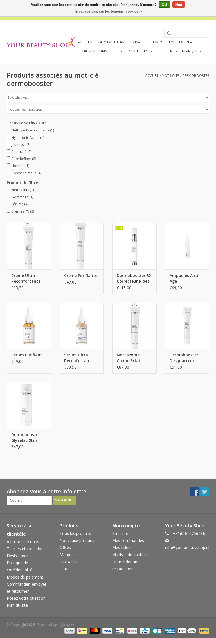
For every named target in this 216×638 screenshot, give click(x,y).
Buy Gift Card (113, 41)
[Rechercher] (167, 33)
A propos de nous (23, 541)
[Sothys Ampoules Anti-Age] (187, 246)
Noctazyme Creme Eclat (128, 357)
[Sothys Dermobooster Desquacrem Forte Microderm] (187, 326)
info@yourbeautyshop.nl (187, 547)
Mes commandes (128, 540)
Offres (169, 50)
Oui (164, 5)
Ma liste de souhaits (130, 554)
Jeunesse (21, 144)
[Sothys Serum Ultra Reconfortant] (82, 326)
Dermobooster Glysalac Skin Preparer (25, 437)
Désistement (18, 555)
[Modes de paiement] (68, 630)
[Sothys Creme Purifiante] (82, 246)
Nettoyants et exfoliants (33, 130)
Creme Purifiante (80, 275)
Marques (191, 50)
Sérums (20, 204)
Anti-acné (21, 151)
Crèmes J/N (23, 211)
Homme (20, 165)
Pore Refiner (24, 158)
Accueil (85, 41)
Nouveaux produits (77, 540)
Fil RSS (66, 569)
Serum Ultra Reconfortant (77, 357)
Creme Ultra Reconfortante (25, 278)
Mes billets (122, 547)
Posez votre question (26, 598)
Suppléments (143, 50)
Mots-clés (170, 75)
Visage (139, 41)
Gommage (22, 197)
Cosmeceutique (26, 173)
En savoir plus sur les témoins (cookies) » (108, 12)
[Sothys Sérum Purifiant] (29, 326)
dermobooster (195, 75)
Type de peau (181, 41)
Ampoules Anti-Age (185, 278)
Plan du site (17, 605)
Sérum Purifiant (26, 355)
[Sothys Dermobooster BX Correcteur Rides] (134, 246)
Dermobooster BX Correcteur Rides (134, 278)
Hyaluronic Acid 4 (28, 137)
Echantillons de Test (100, 50)
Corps (156, 41)
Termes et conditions (26, 548)
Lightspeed (66, 624)
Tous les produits (75, 533)
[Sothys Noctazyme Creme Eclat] (134, 326)
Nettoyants (23, 190)
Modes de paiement (25, 577)
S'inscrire (120, 533)
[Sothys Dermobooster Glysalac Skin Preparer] (29, 405)
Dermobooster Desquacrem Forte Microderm (186, 357)
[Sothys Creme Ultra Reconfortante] (29, 246)
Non (179, 5)
